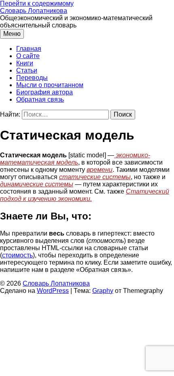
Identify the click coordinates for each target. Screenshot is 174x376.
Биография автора (44, 92)
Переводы (32, 77)
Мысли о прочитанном (49, 84)
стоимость (17, 255)
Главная (28, 48)
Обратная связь (40, 99)
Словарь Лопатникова (33, 10)
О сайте (28, 55)
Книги (24, 63)
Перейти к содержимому (37, 3)
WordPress (53, 290)
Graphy (102, 290)
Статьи (26, 70)
